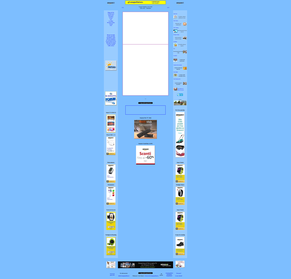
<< (123, 7)
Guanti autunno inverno (111, 41)
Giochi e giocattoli (111, 36)
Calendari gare (155, 1)
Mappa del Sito (111, 12)
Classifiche (111, 16)
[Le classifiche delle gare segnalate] (175, 46)
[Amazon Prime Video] (145, 267)
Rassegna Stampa (111, 22)
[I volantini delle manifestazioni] (175, 61)
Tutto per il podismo (111, 38)
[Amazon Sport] (180, 267)
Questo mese (111, 15)
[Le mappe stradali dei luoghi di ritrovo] (175, 76)
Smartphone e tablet (111, 37)
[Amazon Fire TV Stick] (145, 138)
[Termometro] (110, 204)
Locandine (111, 21)
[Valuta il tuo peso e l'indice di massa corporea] (175, 90)
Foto (111, 19)
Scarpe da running (111, 44)
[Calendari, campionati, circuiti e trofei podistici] (185, 69)
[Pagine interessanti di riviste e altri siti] (175, 32)
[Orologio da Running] (110, 254)
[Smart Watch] (180, 182)
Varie (111, 25)
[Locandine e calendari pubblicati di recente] (175, 18)
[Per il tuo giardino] (180, 157)
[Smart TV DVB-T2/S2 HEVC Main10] (110, 132)
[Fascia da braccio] (110, 229)
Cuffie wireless (111, 45)
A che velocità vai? (180, 88)
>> (168, 7)
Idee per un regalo (111, 34)
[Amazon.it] (111, 4)
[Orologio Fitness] (180, 204)
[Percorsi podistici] (180, 104)
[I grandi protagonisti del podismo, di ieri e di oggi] (185, 84)
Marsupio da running (110, 43)
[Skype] (180, 95)
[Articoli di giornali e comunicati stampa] (185, 39)
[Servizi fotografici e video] (185, 53)
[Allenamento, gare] (185, 25)
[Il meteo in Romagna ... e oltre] (111, 70)
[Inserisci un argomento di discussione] (111, 104)
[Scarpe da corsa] (180, 254)
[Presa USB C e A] (110, 154)
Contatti (111, 24)
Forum (110, 18)
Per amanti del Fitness (111, 40)
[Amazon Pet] (110, 267)
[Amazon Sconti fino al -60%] (145, 164)
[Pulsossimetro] (110, 182)
